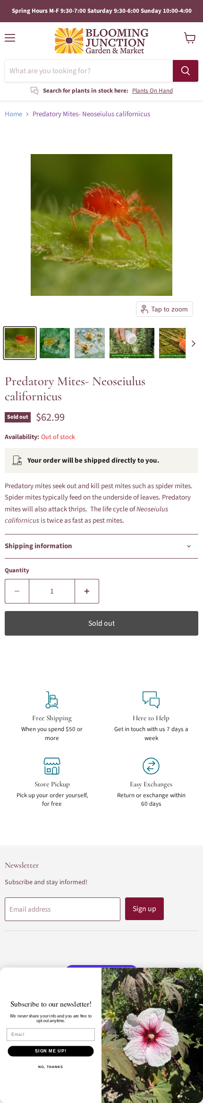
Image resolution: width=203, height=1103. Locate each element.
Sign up (144, 909)
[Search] (185, 71)
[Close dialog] (197, 974)
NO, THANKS (50, 1067)
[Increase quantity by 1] (87, 591)
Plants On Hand (152, 90)
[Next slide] (193, 343)
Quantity (17, 570)
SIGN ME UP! (51, 1051)
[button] (20, 343)
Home (13, 114)
